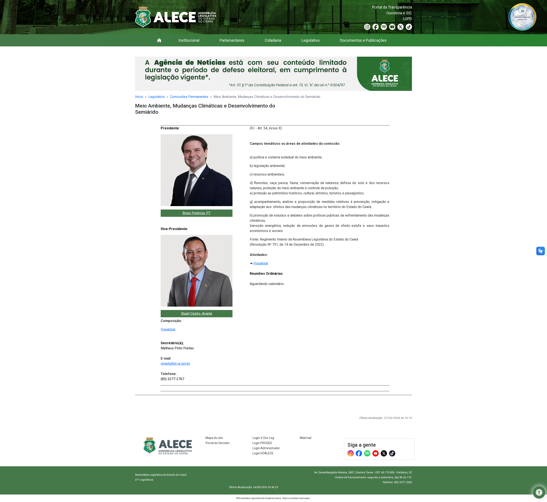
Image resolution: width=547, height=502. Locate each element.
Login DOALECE (263, 453)
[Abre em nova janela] (522, 17)
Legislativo (310, 40)
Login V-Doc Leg (263, 438)
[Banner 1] (273, 74)
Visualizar (168, 329)
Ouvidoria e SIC (399, 13)
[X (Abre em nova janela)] (400, 27)
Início (139, 97)
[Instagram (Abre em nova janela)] (367, 27)
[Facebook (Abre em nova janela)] (375, 27)
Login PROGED (262, 443)
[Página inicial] (159, 40)
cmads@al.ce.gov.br (175, 364)
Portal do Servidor (218, 443)
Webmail (305, 438)
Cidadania (273, 40)
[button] (539, 492)
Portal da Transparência (392, 7)
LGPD (407, 18)
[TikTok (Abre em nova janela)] (409, 27)
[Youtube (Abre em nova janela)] (392, 27)
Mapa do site (214, 438)
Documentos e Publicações (363, 40)
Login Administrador (266, 448)
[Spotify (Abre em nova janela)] (384, 27)
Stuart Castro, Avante (196, 314)
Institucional (188, 40)
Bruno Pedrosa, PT (196, 213)
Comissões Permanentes (189, 97)
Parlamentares (232, 40)
